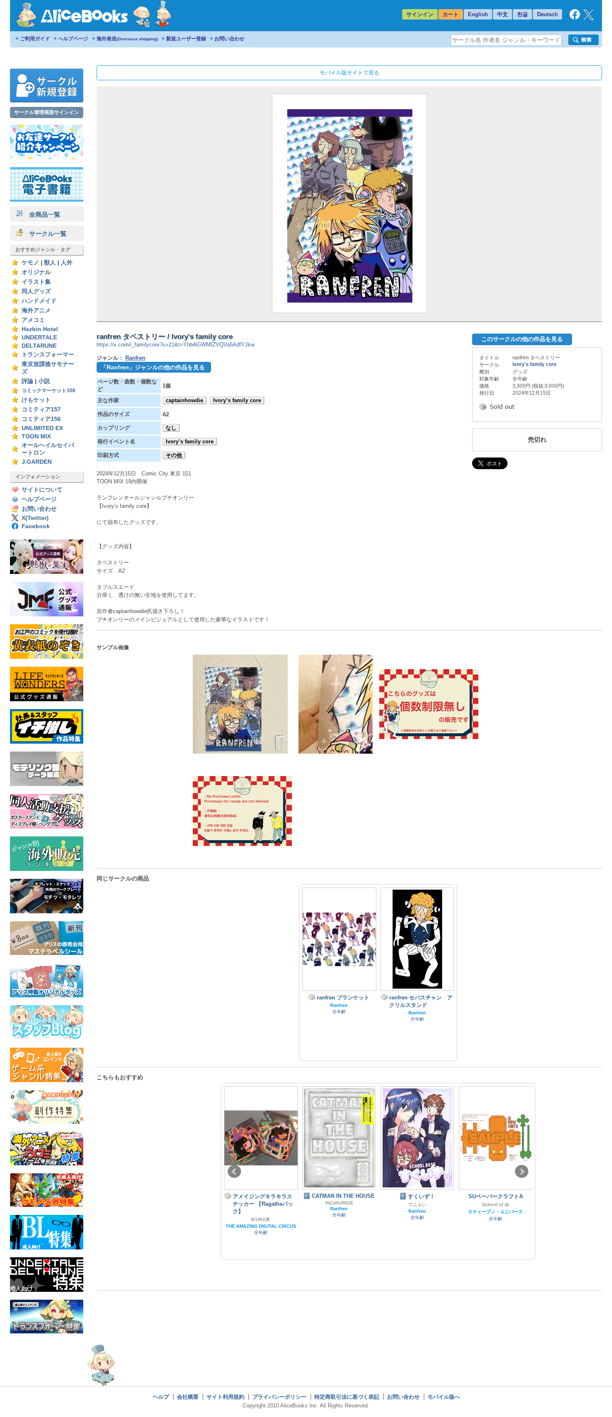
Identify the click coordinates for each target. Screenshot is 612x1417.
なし (171, 428)
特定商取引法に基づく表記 (346, 1397)
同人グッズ (36, 291)
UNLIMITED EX (42, 428)
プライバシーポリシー (279, 1397)
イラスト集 (36, 282)
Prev (234, 1171)
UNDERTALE (39, 337)
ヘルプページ (73, 39)
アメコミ (33, 320)
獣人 (50, 263)
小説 (44, 381)
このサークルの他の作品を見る (522, 339)
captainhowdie (184, 400)
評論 (27, 381)
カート (451, 14)
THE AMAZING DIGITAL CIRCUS (261, 1226)
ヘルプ (161, 1397)
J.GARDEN (37, 462)
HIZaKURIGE (339, 1202)
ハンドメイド (39, 301)
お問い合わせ (229, 39)
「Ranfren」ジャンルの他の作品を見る (153, 367)
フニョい (417, 1204)
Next (521, 1171)
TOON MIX (36, 436)
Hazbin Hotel (40, 329)
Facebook (36, 526)
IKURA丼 (260, 1219)
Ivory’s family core (237, 400)
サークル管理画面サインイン (46, 112)
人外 (66, 263)
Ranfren (135, 358)
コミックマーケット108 (48, 390)
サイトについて (42, 490)
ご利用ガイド (35, 39)
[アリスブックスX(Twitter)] (588, 18)
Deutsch (547, 14)
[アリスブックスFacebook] (575, 18)
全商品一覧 (41, 214)
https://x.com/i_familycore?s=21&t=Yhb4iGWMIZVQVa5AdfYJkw (175, 344)
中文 (502, 14)
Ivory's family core (534, 364)
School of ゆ (495, 1204)
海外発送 (127, 39)
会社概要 (188, 1397)
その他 (174, 455)
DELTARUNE (39, 346)
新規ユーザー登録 (186, 39)
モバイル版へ (444, 1397)
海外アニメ (36, 310)
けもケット (36, 400)
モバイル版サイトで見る (349, 72)
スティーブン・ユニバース (495, 1211)
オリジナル (36, 272)
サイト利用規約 (225, 1397)
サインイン (419, 14)
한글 (522, 14)
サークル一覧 (45, 233)
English (478, 14)
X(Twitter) (35, 518)
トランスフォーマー (48, 354)
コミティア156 (41, 419)
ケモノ (30, 263)
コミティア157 (41, 409)
